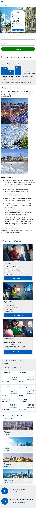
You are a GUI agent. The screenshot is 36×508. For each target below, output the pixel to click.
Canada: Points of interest (8, 230)
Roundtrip (4, 367)
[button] (18, 49)
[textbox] (18, 38)
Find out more (18, 278)
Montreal (13, 228)
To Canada (5, 5)
